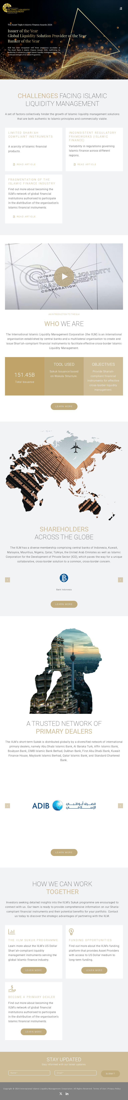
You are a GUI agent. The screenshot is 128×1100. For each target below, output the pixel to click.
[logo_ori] (16, 4)
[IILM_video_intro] (64, 244)
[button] (7, 579)
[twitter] (61, 1093)
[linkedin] (67, 1093)
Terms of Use (99, 1089)
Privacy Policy (114, 1089)
